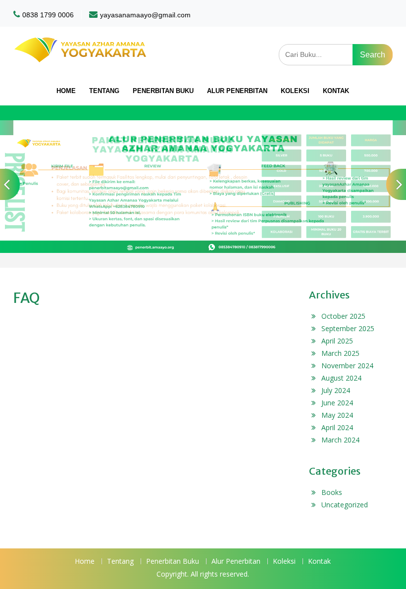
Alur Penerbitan (237, 91)
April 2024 (337, 427)
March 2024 (340, 439)
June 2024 (337, 402)
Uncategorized (344, 504)
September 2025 (347, 328)
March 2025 (340, 353)
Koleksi (295, 91)
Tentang (104, 91)
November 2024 (347, 365)
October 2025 (343, 316)
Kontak (336, 91)
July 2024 (335, 390)
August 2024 (341, 378)
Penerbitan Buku (163, 91)
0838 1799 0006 (48, 15)
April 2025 (337, 340)
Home (66, 91)
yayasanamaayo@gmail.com (145, 15)
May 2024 (337, 415)
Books (331, 492)
